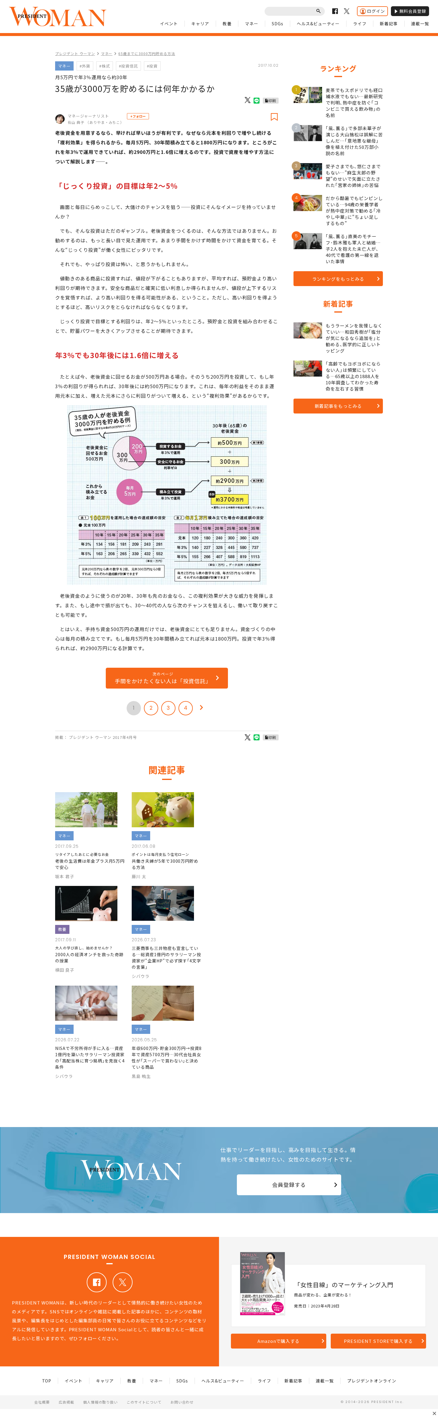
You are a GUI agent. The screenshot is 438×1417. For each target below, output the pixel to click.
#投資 (152, 66)
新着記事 (389, 23)
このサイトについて (144, 1401)
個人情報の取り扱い (100, 1401)
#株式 (104, 66)
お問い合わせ (182, 1401)
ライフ (359, 23)
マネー (251, 23)
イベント (169, 23)
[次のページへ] (201, 708)
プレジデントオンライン (371, 1381)
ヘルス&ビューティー (318, 23)
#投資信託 (128, 66)
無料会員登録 (412, 11)
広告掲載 (66, 1401)
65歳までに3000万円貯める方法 (146, 53)
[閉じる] (434, 1413)
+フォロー (138, 116)
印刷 (272, 100)
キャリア (200, 23)
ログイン (376, 11)
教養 (227, 23)
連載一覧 (420, 23)
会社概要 (42, 1401)
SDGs (277, 23)
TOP (47, 1381)
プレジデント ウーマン (75, 53)
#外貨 (85, 66)
